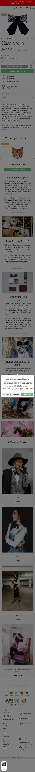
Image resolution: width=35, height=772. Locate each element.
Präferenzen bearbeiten (12, 394)
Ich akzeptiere (26, 394)
